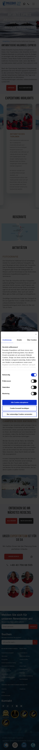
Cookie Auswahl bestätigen (19, 408)
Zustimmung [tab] (6, 340)
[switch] (34, 381)
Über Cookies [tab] (32, 340)
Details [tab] (19, 340)
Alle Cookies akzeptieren (19, 402)
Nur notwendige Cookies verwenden (19, 414)
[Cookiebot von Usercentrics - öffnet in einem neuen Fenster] (28, 334)
